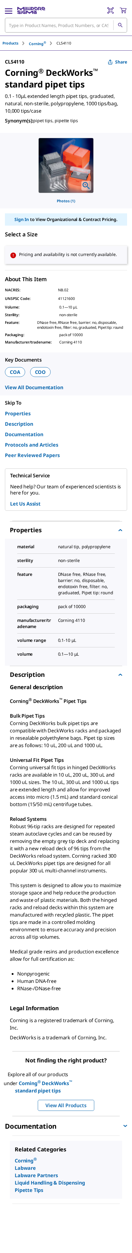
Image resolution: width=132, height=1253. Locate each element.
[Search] (120, 25)
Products (10, 43)
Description (19, 424)
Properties (18, 413)
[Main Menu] (8, 10)
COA (15, 372)
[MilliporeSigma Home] (31, 10)
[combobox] (66, 25)
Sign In (21, 219)
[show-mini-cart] (123, 10)
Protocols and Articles (31, 444)
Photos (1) (66, 201)
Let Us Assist (25, 504)
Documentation (24, 434)
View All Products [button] (65, 1105)
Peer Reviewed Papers (32, 455)
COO (40, 372)
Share (121, 62)
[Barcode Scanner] (110, 10)
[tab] (15, 43)
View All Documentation (34, 387)
